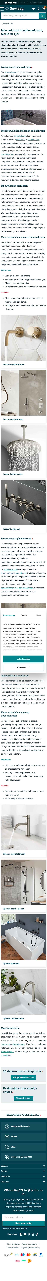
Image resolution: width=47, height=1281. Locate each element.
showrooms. (6, 1055)
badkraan (20, 139)
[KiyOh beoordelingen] (9, 1255)
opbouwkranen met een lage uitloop (17, 587)
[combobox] (20, 16)
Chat (13, 1146)
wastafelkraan (20, 136)
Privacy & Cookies (13, 1248)
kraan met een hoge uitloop (13, 573)
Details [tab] (24, 615)
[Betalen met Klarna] (18, 1261)
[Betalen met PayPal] (41, 1255)
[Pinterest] (28, 1234)
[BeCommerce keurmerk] (24, 1261)
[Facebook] (20, 1234)
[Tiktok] (36, 1234)
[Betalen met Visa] (17, 1254)
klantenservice (7, 1051)
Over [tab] (38, 615)
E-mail (14, 1136)
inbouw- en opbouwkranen (13, 1044)
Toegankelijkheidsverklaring (30, 1248)
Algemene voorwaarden (30, 1244)
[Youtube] (24, 1234)
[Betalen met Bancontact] (35, 1254)
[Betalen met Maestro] (23, 1254)
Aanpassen (22, 667)
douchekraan (33, 139)
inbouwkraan (10, 72)
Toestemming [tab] (9, 615)
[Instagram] (32, 1234)
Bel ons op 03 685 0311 (21, 1156)
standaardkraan (11, 569)
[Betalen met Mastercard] (29, 1254)
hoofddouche (7, 154)
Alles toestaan (23, 659)
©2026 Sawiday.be (13, 1244)
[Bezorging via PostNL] (30, 1261)
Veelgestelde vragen (20, 1126)
